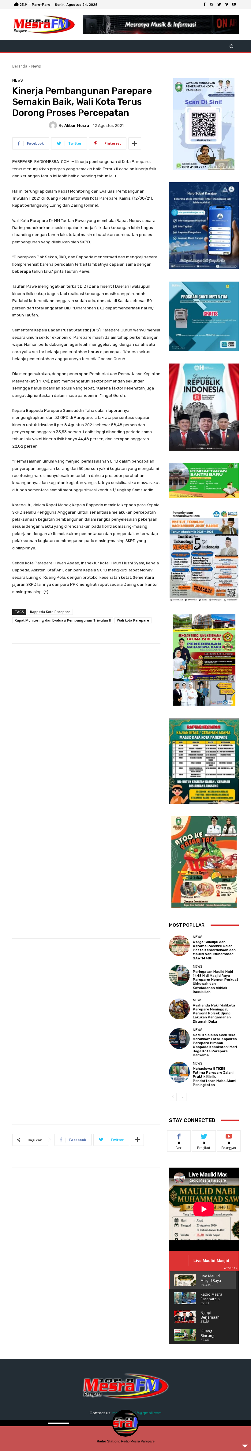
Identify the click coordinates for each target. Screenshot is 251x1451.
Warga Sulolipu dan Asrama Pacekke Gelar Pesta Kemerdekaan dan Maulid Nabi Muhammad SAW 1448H (214, 950)
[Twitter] (219, 4)
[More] (134, 143)
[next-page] (182, 1097)
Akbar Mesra (76, 125)
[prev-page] (173, 1097)
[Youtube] (234, 4)
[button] (232, 46)
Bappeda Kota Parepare (50, 611)
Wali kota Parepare (133, 620)
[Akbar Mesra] (54, 125)
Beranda (19, 66)
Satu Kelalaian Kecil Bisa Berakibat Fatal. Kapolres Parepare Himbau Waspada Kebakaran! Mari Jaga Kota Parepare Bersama (215, 1045)
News (36, 66)
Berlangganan (232, 1135)
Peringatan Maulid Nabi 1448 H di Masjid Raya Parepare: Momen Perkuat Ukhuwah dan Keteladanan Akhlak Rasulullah (215, 982)
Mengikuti (204, 1135)
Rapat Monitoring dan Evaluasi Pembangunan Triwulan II (63, 620)
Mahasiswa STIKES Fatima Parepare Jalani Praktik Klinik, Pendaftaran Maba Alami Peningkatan (214, 1077)
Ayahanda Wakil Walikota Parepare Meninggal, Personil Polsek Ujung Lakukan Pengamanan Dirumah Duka (214, 1013)
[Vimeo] (226, 4)
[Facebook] (204, 4)
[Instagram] (211, 4)
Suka (179, 1135)
